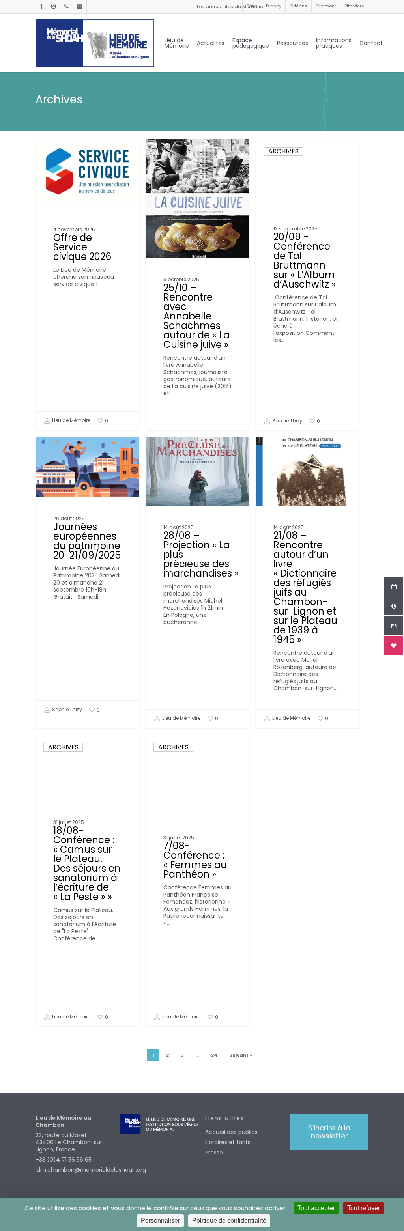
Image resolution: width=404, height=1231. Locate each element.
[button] (329, 1132)
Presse (214, 1152)
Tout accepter (316, 1208)
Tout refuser (363, 1208)
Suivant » (240, 1055)
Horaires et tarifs (228, 1142)
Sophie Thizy (286, 420)
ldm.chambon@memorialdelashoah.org (75, 1169)
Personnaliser (160, 1220)
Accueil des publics (231, 1132)
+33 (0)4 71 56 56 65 (64, 1159)
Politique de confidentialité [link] (229, 1220)
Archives (283, 151)
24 (214, 1055)
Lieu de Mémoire (70, 420)
